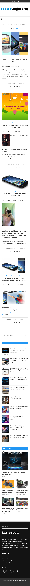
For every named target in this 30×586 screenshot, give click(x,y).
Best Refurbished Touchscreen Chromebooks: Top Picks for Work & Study (19, 369)
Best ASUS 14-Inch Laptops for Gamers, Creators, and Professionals (18, 427)
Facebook (8, 275)
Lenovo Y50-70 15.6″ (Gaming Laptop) (22, 491)
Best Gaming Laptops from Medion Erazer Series (14, 473)
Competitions (15, 122)
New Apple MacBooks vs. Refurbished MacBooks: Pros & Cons (18, 417)
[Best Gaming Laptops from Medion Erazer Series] (15, 461)
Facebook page (8, 312)
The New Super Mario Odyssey (22, 509)
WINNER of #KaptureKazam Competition (15, 195)
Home (3, 24)
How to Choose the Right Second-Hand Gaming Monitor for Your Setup (19, 360)
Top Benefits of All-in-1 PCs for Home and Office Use (18, 397)
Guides (15, 57)
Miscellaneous (15, 275)
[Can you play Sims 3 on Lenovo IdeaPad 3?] (8, 484)
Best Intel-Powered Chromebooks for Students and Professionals (19, 436)
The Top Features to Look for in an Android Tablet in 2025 (19, 407)
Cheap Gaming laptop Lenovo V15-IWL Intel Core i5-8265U (8, 509)
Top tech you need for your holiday (15, 61)
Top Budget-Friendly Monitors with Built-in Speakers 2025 (18, 388)
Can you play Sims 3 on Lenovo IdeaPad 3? (8, 491)
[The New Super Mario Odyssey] (22, 502)
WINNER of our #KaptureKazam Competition (15, 126)
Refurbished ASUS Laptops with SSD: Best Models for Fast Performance (18, 350)
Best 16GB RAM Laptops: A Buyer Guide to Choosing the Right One (19, 378)
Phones (15, 191)
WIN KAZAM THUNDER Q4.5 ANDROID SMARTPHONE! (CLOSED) (15, 279)
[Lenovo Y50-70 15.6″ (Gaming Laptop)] (22, 484)
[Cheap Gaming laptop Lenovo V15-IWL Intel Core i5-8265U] (8, 502)
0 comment (21, 83)
